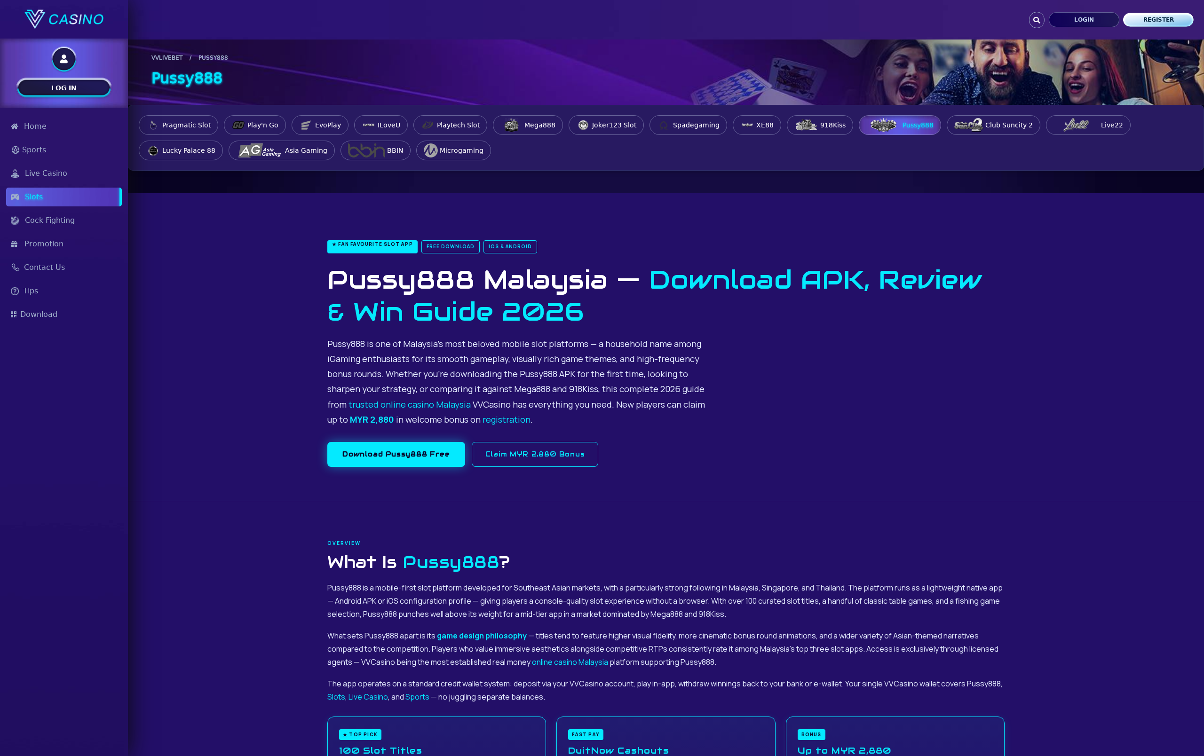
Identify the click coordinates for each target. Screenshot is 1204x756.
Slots (336, 697)
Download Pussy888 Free (396, 454)
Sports (417, 697)
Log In (64, 88)
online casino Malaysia (570, 662)
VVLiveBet (166, 58)
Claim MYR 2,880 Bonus (535, 454)
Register (1158, 19)
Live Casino (368, 697)
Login (1084, 19)
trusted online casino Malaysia (410, 404)
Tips (30, 290)
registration (507, 419)
